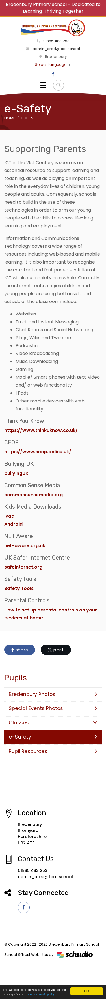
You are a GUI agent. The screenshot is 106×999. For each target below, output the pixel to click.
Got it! (86, 991)
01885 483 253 (56, 40)
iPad (10, 516)
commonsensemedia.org (33, 494)
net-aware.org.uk (24, 545)
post (58, 650)
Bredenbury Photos (32, 694)
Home (9, 118)
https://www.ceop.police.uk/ (37, 452)
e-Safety (20, 737)
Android (13, 524)
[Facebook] (53, 74)
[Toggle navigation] (43, 85)
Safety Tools (19, 588)
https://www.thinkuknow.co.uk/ (41, 430)
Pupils (27, 118)
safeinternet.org (23, 567)
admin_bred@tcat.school (55, 48)
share (21, 650)
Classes (19, 722)
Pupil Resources (28, 751)
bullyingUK (16, 473)
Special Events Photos (36, 708)
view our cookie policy (40, 994)
